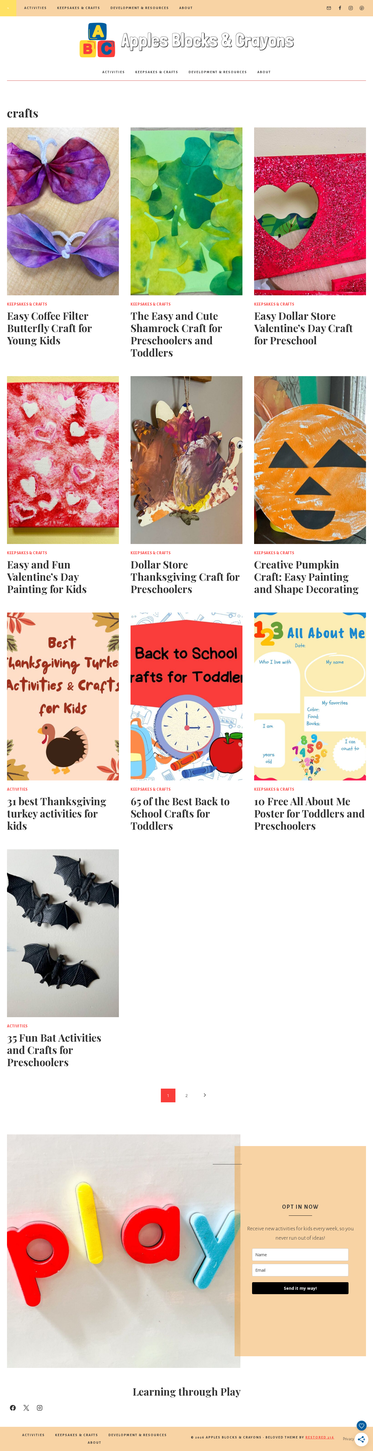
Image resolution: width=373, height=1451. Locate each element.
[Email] (329, 8)
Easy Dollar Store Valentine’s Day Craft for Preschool (303, 328)
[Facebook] (339, 8)
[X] (26, 1408)
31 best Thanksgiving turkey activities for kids (56, 813)
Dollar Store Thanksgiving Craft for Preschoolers (185, 576)
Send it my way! (300, 1288)
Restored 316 (319, 1437)
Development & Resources (139, 8)
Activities (35, 8)
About (186, 8)
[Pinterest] (361, 8)
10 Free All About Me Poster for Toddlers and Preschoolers (309, 813)
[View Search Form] (8, 8)
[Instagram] (350, 8)
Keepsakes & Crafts (78, 8)
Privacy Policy (353, 1439)
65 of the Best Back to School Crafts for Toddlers (180, 813)
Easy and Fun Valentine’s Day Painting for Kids (47, 576)
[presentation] (63, 211)
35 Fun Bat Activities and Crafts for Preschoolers (54, 1050)
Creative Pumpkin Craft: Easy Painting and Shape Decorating (306, 576)
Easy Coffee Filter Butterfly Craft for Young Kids (49, 328)
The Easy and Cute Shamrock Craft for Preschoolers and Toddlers (176, 334)
